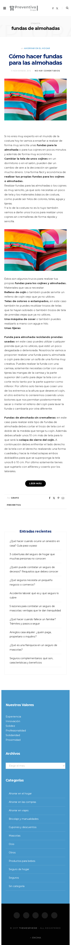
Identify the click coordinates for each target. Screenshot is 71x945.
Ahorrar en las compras (22, 802)
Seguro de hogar (19, 869)
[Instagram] (35, 915)
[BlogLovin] (54, 915)
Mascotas (14, 835)
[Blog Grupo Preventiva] (23, 8)
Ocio (11, 844)
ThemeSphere (28, 928)
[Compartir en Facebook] (49, 498)
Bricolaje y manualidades (23, 818)
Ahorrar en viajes (18, 810)
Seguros (14, 877)
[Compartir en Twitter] (54, 498)
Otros (12, 852)
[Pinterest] (58, 498)
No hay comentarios (47, 71)
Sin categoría (16, 886)
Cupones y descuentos (22, 827)
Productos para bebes (22, 861)
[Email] (63, 498)
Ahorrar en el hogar (37, 48)
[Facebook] (17, 915)
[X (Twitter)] (26, 915)
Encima (36, 937)
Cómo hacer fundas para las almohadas (35, 59)
